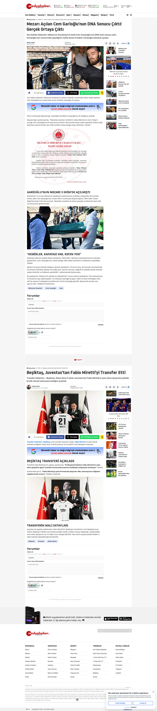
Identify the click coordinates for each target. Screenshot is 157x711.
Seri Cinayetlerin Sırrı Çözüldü (123, 109)
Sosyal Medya (120, 649)
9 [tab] (126, 76)
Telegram (119, 669)
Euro (67, 5)
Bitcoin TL (94, 5)
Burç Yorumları (75, 661)
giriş (44, 301)
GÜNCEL (40, 19)
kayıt (54, 301)
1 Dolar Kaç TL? (98, 661)
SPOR (39, 368)
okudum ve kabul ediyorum (45, 324)
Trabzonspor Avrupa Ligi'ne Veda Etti (118, 415)
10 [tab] (128, 76)
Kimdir (95, 677)
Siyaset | (77, 15)
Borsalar (50, 661)
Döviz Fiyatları (52, 649)
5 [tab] (117, 76)
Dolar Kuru (73, 653)
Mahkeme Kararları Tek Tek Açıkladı (123, 84)
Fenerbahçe (96, 669)
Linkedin (118, 673)
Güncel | (50, 15)
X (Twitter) (119, 665)
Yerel (111, 15)
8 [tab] (123, 76)
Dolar (57, 5)
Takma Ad (30, 299)
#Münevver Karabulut (35, 288)
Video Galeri (119, 657)
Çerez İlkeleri (29, 673)
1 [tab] (108, 76)
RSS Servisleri (52, 677)
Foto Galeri (119, 653)
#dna (61, 288)
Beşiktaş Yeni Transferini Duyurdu (122, 50)
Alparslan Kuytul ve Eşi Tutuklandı (123, 102)
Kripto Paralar (52, 657)
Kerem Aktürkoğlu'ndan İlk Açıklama (123, 473)
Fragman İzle (74, 673)
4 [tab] (115, 76)
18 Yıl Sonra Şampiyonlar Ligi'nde (122, 426)
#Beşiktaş (31, 541)
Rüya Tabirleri (74, 669)
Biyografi (73, 657)
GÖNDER (100, 325)
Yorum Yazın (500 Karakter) (35, 308)
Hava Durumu (52, 669)
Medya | (104, 15)
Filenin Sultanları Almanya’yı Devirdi (123, 435)
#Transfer (41, 541)
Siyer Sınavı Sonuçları (100, 653)
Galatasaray (97, 665)
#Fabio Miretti (52, 541)
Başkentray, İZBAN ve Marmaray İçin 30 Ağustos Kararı (118, 73)
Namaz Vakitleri (53, 673)
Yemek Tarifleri (75, 665)
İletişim (27, 657)
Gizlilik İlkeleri (29, 669)
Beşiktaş (95, 673)
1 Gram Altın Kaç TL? (100, 657)
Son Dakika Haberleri (99, 649)
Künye (27, 649)
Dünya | (85, 15)
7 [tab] (121, 76)
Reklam (27, 653)
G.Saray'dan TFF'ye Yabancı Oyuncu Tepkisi (123, 445)
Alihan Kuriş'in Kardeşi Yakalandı (123, 117)
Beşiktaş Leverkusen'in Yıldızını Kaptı (122, 454)
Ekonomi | (60, 15)
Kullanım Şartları (30, 665)
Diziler (72, 677)
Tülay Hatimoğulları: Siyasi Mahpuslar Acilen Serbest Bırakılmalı (123, 125)
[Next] (125, 75)
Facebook (119, 661)
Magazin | (95, 15)
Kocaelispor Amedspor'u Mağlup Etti (122, 464)
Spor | (69, 15)
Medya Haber (31, 19)
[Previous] (111, 75)
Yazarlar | (41, 15)
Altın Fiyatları (52, 653)
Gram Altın (81, 5)
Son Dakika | (30, 15)
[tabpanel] (118, 67)
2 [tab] (110, 76)
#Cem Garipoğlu (51, 288)
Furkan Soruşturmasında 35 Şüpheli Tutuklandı (123, 93)
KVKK (27, 677)
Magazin (73, 649)
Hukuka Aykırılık (30, 661)
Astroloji (50, 665)
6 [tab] (119, 76)
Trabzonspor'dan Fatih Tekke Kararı (124, 393)
